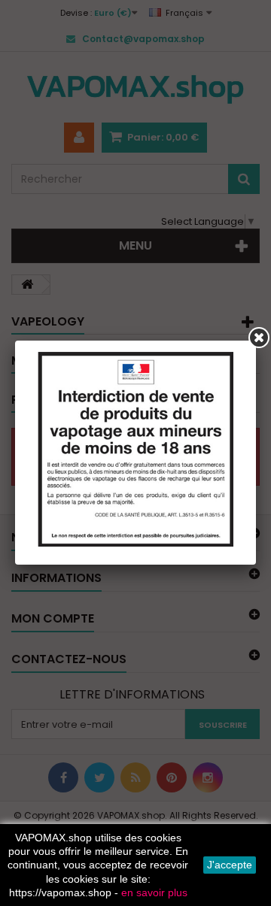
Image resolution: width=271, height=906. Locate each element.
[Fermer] (258, 337)
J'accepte (229, 865)
